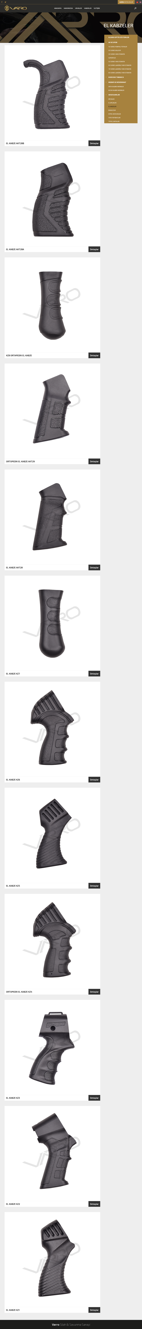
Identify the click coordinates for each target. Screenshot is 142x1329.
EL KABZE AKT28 (14, 567)
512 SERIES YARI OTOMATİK (116, 61)
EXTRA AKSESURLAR (114, 114)
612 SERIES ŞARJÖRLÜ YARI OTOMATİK (119, 65)
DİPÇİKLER (111, 99)
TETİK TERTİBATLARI (114, 118)
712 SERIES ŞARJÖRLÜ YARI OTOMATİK (119, 69)
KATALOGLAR (126, 2)
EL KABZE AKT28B (15, 143)
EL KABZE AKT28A (15, 249)
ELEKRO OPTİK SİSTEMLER (118, 37)
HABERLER (87, 8)
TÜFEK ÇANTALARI (113, 121)
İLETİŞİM (97, 8)
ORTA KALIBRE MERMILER (116, 86)
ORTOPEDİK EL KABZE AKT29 (20, 461)
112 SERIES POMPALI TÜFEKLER (117, 47)
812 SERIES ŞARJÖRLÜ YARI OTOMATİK (119, 73)
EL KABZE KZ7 (13, 673)
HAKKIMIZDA (68, 8)
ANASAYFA (57, 8)
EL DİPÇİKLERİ (112, 103)
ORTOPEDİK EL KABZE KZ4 (19, 991)
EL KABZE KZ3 (13, 1098)
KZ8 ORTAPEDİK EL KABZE (19, 355)
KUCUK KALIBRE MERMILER (116, 90)
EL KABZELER (112, 106)
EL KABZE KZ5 (13, 885)
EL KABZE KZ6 (13, 779)
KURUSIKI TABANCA (116, 77)
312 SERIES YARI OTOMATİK (116, 54)
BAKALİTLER (112, 110)
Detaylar (94, 143)
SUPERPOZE (112, 58)
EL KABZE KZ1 (13, 1310)
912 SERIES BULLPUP (114, 50)
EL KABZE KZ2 (13, 1204)
